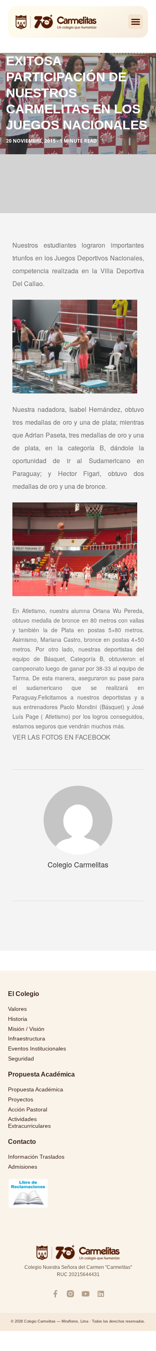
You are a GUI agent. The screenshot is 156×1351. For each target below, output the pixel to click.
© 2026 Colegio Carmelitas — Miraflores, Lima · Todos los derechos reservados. (78, 1321)
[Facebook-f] (55, 1293)
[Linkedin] (100, 1293)
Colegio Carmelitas (78, 864)
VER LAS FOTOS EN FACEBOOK (61, 737)
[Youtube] (85, 1293)
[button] (135, 21)
